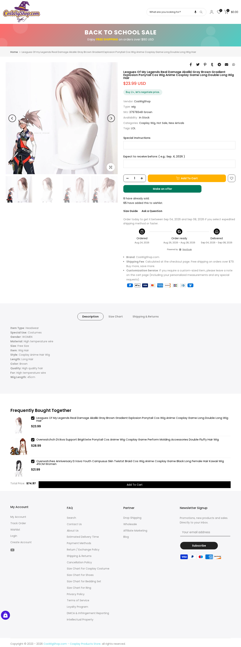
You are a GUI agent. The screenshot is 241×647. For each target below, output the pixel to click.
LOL (133, 128)
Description (90, 316)
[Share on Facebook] (190, 64)
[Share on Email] (226, 64)
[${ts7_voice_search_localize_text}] (195, 12)
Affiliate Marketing (135, 530)
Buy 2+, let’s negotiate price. (143, 91)
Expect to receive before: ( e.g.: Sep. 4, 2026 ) (154, 156)
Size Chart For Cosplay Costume (88, 568)
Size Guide (130, 211)
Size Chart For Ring (79, 588)
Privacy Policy (76, 594)
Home (14, 52)
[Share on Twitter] (198, 64)
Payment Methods (79, 543)
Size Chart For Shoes (80, 575)
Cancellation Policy (79, 562)
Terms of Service (78, 600)
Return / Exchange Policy (83, 549)
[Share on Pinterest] (205, 64)
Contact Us (74, 524)
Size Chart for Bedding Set (84, 581)
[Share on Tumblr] (212, 64)
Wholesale (130, 524)
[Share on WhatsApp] (233, 64)
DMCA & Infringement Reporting (88, 613)
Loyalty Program (77, 607)
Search (71, 518)
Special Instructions (136, 138)
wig (133, 107)
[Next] (111, 118)
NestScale (187, 249)
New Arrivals (176, 123)
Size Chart (115, 316)
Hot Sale (162, 123)
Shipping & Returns (146, 316)
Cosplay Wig (147, 123)
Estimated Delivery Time (83, 537)
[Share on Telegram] (219, 64)
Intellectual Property (80, 619)
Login (13, 536)
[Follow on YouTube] (12, 550)
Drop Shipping (132, 518)
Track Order (18, 523)
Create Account (21, 542)
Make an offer (166, 190)
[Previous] (12, 118)
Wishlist (15, 530)
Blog (126, 537)
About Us (73, 530)
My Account (18, 517)
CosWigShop (142, 101)
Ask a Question (152, 211)
